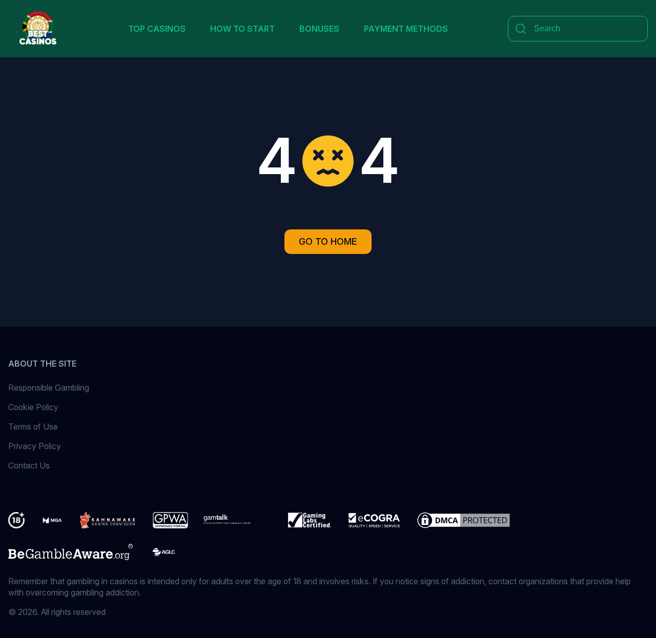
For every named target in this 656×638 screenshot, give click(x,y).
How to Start (242, 29)
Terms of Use (33, 426)
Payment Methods (406, 29)
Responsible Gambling (48, 387)
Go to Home (328, 241)
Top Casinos (157, 29)
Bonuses (319, 29)
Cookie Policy (33, 407)
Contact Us (29, 465)
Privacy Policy (34, 446)
